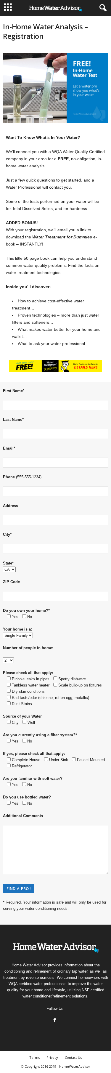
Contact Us (73, 1057)
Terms (34, 1057)
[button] (101, 8)
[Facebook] (55, 1021)
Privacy (52, 1057)
